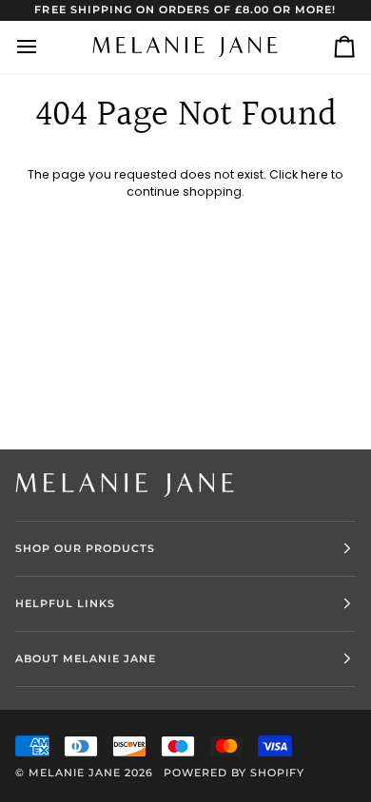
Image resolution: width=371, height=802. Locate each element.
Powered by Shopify (234, 772)
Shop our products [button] (85, 548)
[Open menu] (43, 47)
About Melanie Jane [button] (85, 658)
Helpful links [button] (65, 603)
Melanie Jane (75, 772)
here (314, 174)
